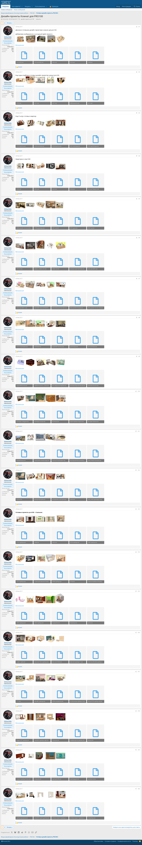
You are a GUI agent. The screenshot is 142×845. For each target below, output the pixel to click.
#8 (139, 317)
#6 (139, 237)
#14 (139, 552)
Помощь (135, 841)
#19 (139, 750)
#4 (139, 156)
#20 (139, 789)
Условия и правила (110, 841)
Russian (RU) (6, 841)
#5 (139, 199)
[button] (22, 6)
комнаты (38, 19)
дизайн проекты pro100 (27, 19)
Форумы (5, 6)
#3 (139, 113)
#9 (139, 356)
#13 (139, 509)
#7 (139, 278)
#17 (139, 671)
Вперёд (9, 23)
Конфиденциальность (124, 841)
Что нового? (16, 6)
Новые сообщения (6, 10)
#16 (139, 632)
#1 (139, 27)
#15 (139, 591)
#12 (139, 470)
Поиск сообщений (19, 10)
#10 (139, 391)
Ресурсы (28, 6)
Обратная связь (98, 841)
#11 (139, 431)
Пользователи (40, 6)
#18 (139, 711)
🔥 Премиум (53, 6)
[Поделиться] (136, 27)
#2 (139, 72)
